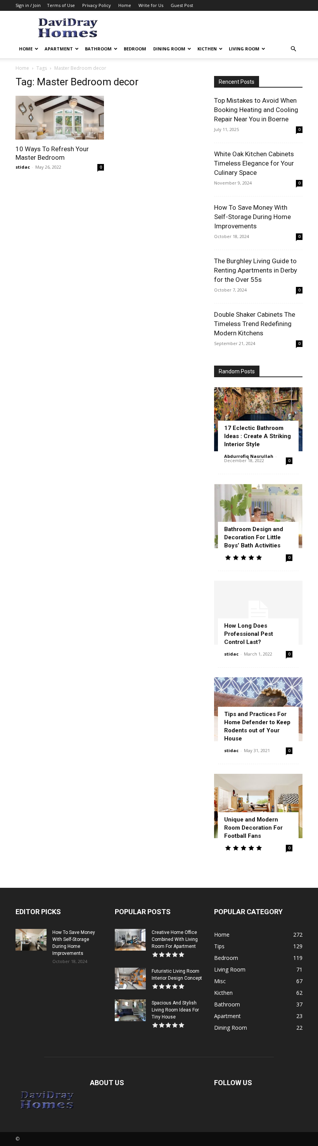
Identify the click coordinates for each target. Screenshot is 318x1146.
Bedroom (135, 49)
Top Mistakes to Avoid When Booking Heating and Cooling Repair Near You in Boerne (256, 110)
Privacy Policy (96, 5)
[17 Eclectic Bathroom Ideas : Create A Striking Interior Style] (258, 419)
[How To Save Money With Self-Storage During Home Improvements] (31, 940)
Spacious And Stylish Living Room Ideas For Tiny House (175, 1010)
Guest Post (182, 5)
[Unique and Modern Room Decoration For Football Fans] (258, 806)
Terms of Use (61, 5)
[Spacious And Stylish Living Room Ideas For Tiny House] (130, 1010)
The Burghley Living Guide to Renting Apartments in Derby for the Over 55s (255, 270)
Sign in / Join (28, 5)
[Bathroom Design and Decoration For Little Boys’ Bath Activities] (258, 516)
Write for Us (150, 5)
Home (124, 5)
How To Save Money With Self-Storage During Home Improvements (252, 217)
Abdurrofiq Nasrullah (248, 456)
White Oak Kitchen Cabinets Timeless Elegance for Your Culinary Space (254, 163)
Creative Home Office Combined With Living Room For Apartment (175, 939)
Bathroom (98, 49)
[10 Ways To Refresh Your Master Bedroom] (60, 118)
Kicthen (207, 49)
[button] (293, 49)
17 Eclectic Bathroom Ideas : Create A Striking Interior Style (257, 436)
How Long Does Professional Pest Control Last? (248, 633)
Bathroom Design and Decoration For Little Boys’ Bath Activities (253, 537)
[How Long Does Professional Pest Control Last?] (258, 613)
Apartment (59, 49)
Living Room (244, 49)
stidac (23, 167)
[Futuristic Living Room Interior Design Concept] (130, 978)
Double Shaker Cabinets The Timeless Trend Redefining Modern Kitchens (254, 324)
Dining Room (169, 49)
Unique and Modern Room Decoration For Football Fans (253, 827)
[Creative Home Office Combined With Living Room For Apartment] (130, 940)
